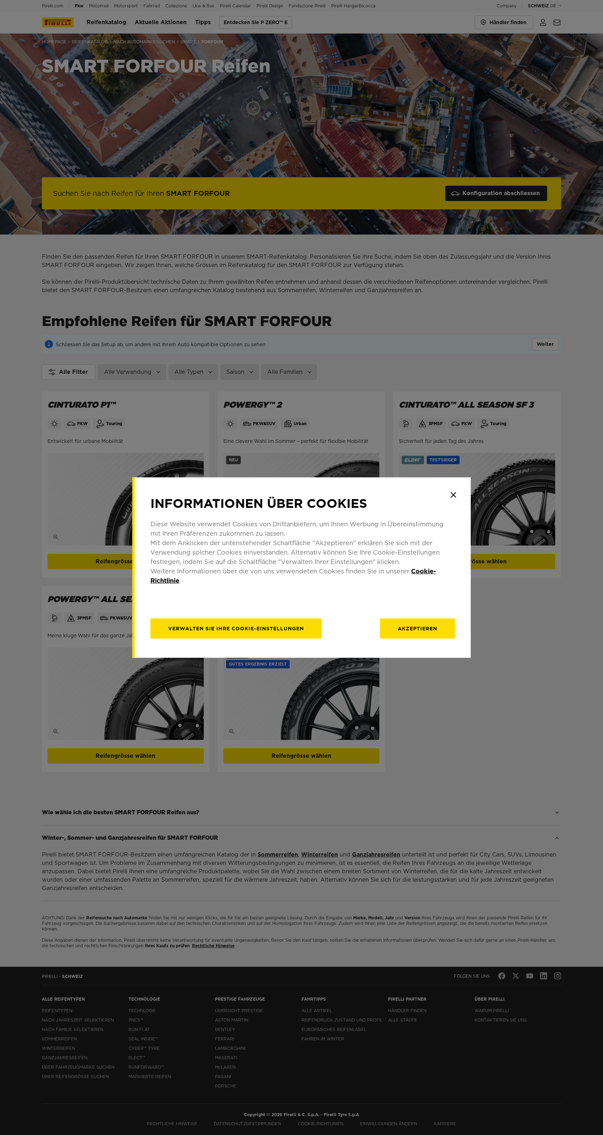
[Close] (453, 495)
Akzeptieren (417, 628)
